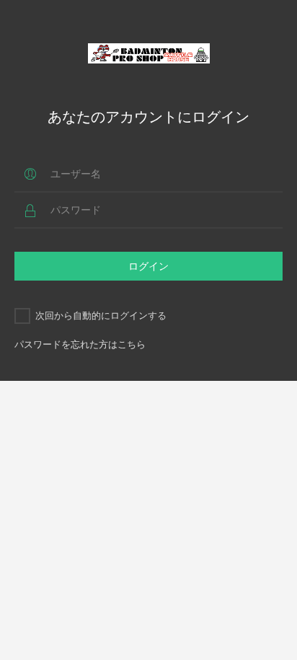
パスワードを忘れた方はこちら (80, 344)
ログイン (148, 266)
